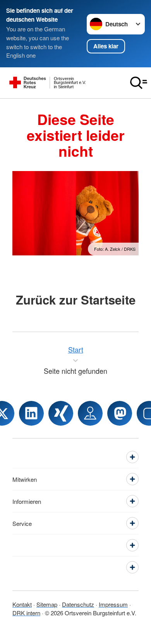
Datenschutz (78, 604)
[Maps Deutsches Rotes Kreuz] (90, 413)
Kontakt (22, 604)
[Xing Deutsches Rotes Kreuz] (60, 413)
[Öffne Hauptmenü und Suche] (138, 83)
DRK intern (26, 613)
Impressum (113, 604)
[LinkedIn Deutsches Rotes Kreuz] (31, 413)
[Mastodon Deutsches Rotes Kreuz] (119, 413)
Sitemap (46, 604)
